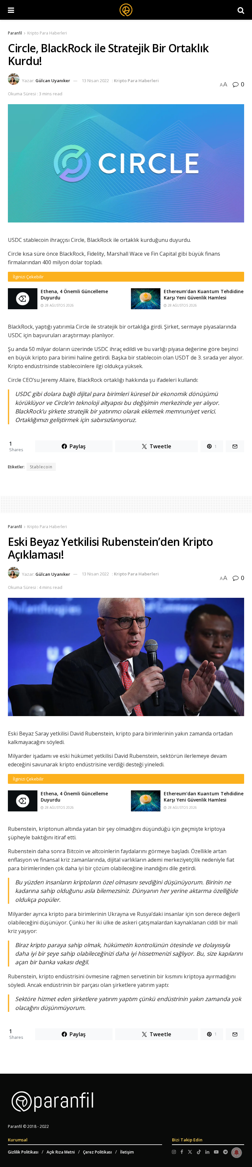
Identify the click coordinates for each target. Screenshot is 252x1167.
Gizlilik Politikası (23, 1152)
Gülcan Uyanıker (52, 80)
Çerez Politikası (97, 1152)
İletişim (127, 1152)
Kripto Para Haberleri (47, 33)
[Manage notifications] (236, 1152)
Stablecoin (41, 467)
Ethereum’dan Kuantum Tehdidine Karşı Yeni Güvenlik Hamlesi (203, 294)
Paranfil (15, 33)
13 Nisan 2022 (95, 80)
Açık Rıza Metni (61, 1152)
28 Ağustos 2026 (59, 305)
